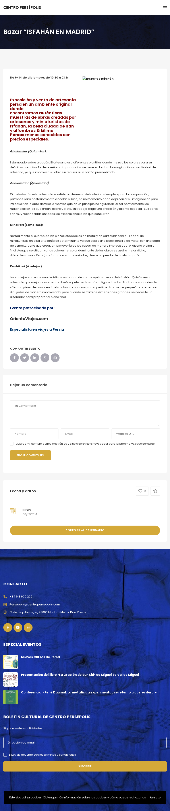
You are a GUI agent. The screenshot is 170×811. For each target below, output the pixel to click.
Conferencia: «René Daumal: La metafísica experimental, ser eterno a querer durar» (88, 692)
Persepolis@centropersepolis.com (35, 604)
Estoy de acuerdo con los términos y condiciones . (43, 755)
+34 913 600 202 (21, 596)
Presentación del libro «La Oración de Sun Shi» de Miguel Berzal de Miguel (80, 674)
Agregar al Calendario (85, 530)
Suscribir (85, 766)
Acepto (155, 797)
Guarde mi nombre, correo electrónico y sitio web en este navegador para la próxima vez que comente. (85, 444)
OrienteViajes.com (29, 318)
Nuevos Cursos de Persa (40, 657)
